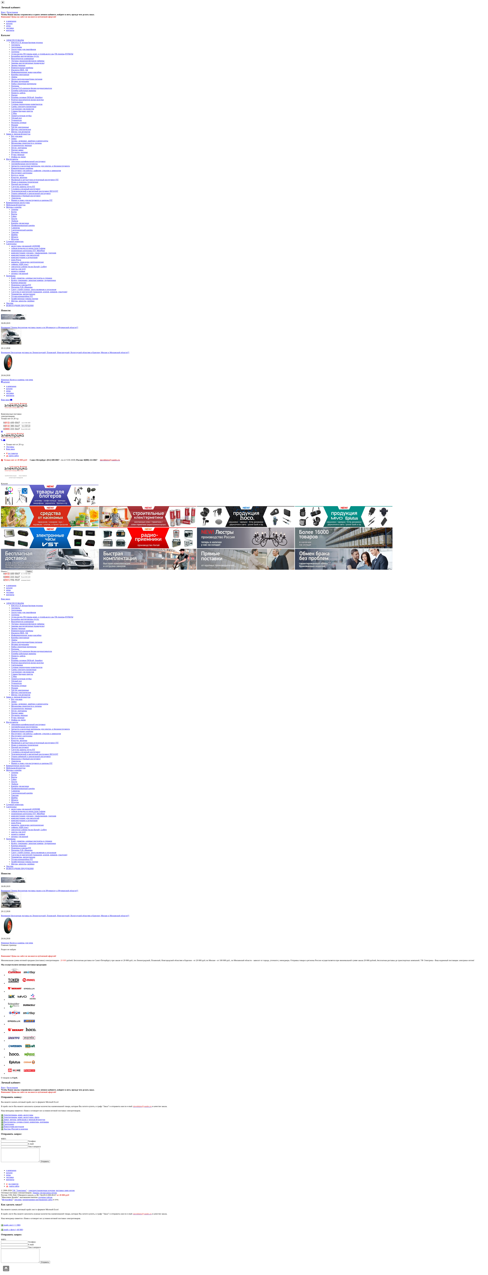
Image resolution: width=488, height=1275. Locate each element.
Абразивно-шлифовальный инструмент (28, 161)
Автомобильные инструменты (24, 164)
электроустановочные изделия (41, 1190)
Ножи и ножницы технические (24, 182)
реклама (17, 1200)
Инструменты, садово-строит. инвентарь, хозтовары (26, 1122)
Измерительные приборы (22, 68)
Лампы (14, 77)
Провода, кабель (18, 93)
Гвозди (14, 218)
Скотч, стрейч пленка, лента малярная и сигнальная (33, 289)
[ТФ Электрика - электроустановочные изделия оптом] (16, 410)
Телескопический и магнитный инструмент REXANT (34, 191)
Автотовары (16, 47)
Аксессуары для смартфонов (23, 49)
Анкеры (14, 209)
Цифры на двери (18, 157)
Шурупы (15, 239)
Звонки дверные (18, 65)
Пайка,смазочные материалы (23, 84)
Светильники (17, 102)
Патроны (15, 86)
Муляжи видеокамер (20, 81)
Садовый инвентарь (15, 241)
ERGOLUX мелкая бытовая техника (27, 42)
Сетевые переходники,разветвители (26, 104)
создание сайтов (45, 1197)
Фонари (14, 125)
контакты (10, 30)
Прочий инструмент (20, 184)
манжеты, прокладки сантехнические (27, 262)
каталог (9, 23)
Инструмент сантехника (21, 173)
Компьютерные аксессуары (18, 202)
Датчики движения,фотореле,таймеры (27, 61)
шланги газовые (18, 271)
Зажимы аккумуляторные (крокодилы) (27, 63)
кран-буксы (16, 260)
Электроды (16, 198)
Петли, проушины (19, 148)
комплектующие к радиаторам (24, 257)
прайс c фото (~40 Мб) (13, 1230)
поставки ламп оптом (65, 1190)
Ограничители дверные (21, 145)
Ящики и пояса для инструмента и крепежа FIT (31, 200)
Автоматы (15, 45)
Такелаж (15, 232)
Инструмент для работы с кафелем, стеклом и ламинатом (36, 170)
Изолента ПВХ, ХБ (19, 70)
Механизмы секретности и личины (26, 143)
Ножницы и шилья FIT (21, 285)
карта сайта (14, 456)
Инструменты (12, 159)
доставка (10, 28)
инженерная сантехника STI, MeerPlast (28, 251)
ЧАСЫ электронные (20, 127)
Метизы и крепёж (13, 207)
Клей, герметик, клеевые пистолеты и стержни (31, 278)
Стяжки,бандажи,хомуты (22, 111)
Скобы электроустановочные (23, 106)
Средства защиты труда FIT (23, 186)
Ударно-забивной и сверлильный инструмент (31, 193)
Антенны (15, 52)
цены (8, 26)
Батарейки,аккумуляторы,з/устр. (25, 56)
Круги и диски (17, 175)
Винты (14, 214)
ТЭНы (14, 113)
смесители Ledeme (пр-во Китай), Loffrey (29, 267)
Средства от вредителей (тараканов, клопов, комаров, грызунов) (39, 292)
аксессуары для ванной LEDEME (25, 246)
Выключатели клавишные (22, 58)
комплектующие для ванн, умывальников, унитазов (33, 253)
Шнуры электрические (21, 129)
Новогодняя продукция (13, 1126)
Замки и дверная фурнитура (18, 134)
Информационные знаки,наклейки (26, 72)
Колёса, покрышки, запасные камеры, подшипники (33, 280)
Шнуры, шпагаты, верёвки (22, 301)
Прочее (14, 95)
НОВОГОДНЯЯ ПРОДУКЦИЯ (20, 305)
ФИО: (3, 1139)
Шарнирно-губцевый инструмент (26, 196)
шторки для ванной (19, 273)
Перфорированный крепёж (23, 225)
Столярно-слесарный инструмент (25, 189)
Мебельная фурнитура (15, 205)
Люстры (9, 303)
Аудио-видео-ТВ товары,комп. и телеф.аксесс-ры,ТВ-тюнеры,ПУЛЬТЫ (42, 54)
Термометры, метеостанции (23, 294)
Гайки (14, 216)
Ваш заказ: (5, 599)
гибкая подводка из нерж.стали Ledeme (28, 248)
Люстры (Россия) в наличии (15, 1129)
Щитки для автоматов (20, 132)
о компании (11, 21)
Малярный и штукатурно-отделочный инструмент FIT (35, 180)
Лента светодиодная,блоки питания (26, 79)
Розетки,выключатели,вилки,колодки (27, 100)
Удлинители (16, 120)
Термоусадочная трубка (21, 116)
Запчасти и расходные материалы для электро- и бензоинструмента (40, 166)
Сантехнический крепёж (22, 230)
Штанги (14, 237)
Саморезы (15, 228)
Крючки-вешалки (18, 283)
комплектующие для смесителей (25, 255)
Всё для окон (16, 136)
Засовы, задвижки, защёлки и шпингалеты (29, 141)
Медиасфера (7, 1200)
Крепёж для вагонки (20, 223)
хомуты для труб (18, 269)
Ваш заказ (5, 400)
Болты (14, 212)
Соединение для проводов (22, 109)
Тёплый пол (16, 118)
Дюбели (14, 221)
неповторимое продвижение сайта (37, 1200)
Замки (14, 138)
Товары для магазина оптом (45, 1193)
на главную (13, 453)
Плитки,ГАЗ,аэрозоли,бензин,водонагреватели (31, 88)
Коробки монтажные (20, 74)
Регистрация (12, 12)
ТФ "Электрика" (19, 1190)
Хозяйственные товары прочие (24, 299)
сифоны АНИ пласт (19, 264)
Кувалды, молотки (19, 177)
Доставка (10, 447)
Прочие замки (17, 150)
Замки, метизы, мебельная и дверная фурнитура (24, 1119)
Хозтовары (11, 276)
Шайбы (14, 235)
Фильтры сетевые (18, 122)
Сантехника (11, 244)
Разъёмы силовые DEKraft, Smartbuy (27, 97)
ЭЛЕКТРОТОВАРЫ (15, 40)
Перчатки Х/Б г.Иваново (22, 287)
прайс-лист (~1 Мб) (11, 1225)
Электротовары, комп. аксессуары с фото (21, 1117)
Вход (3, 12)
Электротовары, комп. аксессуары (18, 1115)
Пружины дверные (19, 152)
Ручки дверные (17, 154)
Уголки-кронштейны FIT (22, 296)
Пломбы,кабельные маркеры (23, 90)
